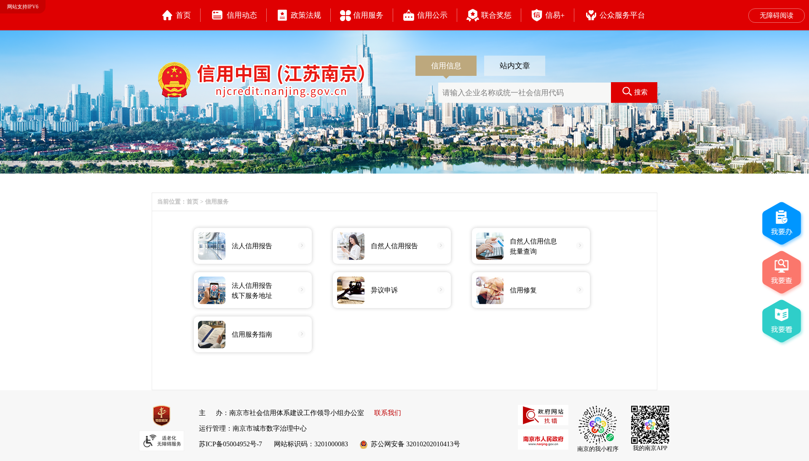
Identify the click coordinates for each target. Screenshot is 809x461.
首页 (192, 201)
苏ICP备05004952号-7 (230, 444)
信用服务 (217, 201)
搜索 (641, 92)
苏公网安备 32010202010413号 (414, 444)
